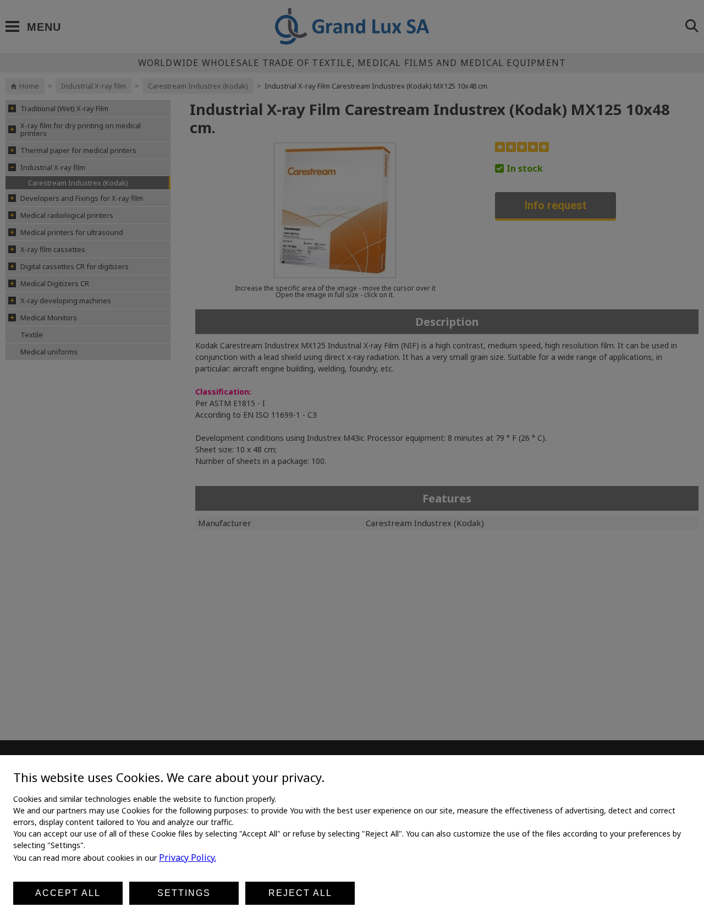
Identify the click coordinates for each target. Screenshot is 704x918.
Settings (184, 893)
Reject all (300, 893)
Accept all (68, 893)
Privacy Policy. (187, 857)
